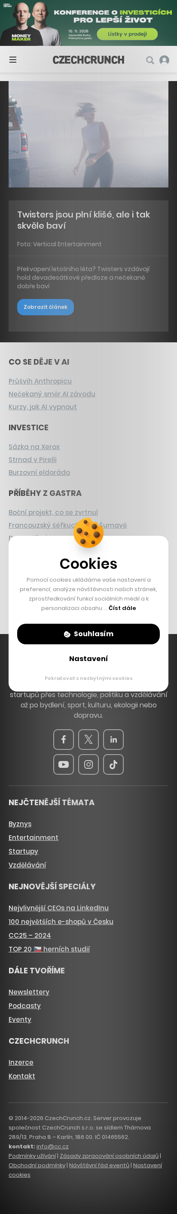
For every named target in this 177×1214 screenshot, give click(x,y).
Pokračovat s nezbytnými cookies (89, 678)
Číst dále (122, 608)
